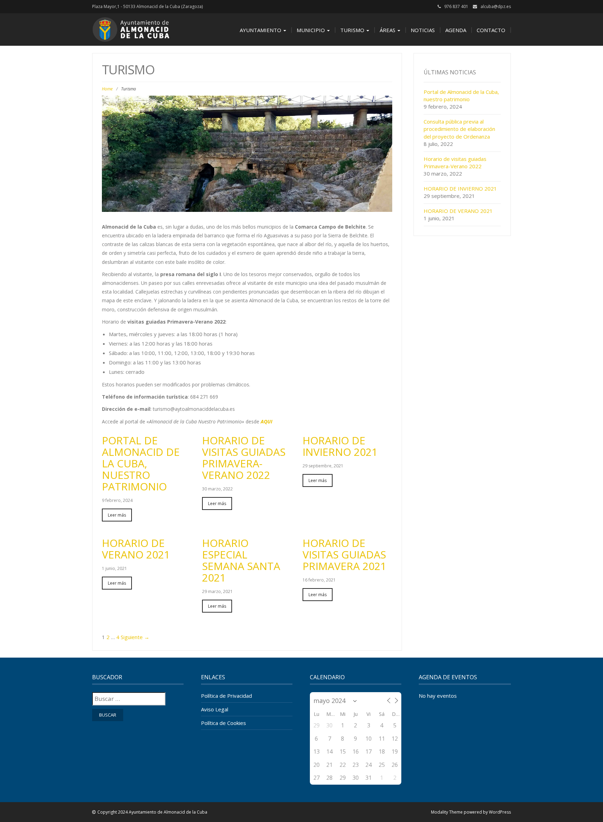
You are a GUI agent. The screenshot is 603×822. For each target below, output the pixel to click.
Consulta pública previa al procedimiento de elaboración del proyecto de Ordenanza (459, 129)
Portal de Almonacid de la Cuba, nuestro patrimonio (141, 463)
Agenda (455, 30)
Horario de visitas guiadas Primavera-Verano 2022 (243, 457)
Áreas (388, 30)
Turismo (353, 30)
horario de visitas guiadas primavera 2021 (344, 554)
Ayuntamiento (261, 30)
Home (107, 89)
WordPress (500, 812)
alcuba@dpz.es (496, 6)
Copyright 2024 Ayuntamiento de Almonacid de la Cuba (152, 812)
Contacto (491, 30)
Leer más (117, 515)
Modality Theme (447, 812)
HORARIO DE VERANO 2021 (136, 549)
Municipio (311, 30)
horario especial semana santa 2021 (241, 560)
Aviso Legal (214, 709)
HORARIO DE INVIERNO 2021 (340, 446)
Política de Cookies (223, 722)
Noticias (423, 30)
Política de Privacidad (226, 695)
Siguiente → (135, 637)
